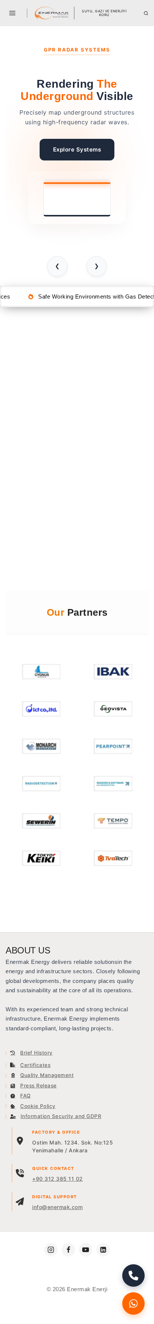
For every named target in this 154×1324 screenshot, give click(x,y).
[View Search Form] (146, 13)
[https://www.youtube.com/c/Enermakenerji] (85, 1249)
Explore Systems (77, 149)
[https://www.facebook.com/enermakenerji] (68, 1249)
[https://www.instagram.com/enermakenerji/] (51, 1249)
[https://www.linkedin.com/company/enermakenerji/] (103, 1249)
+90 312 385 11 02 (57, 1178)
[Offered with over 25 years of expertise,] (51, 13)
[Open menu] (12, 13)
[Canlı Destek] (133, 1303)
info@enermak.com (57, 1207)
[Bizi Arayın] (133, 1275)
